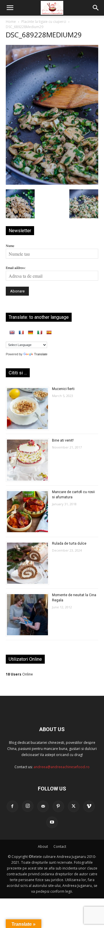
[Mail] (43, 806)
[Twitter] (73, 806)
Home (11, 21)
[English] (11, 332)
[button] (10, 8)
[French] (21, 332)
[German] (30, 332)
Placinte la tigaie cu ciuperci (43, 21)
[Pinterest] (58, 806)
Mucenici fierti (63, 389)
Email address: (16, 267)
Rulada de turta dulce (69, 543)
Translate (40, 354)
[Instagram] (28, 806)
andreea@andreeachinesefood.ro (62, 766)
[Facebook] (12, 806)
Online (19, 674)
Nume (10, 245)
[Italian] (39, 332)
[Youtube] (52, 822)
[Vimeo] (89, 806)
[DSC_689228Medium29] (52, 183)
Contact (59, 846)
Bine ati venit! (63, 440)
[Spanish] (48, 332)
